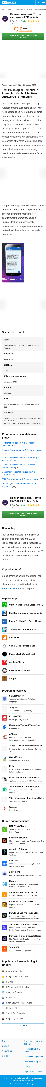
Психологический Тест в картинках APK (25, 499)
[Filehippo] (9, 2)
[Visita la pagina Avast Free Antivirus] (23, 29)
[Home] (3, 9)
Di (14, 21)
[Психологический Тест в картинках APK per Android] (5, 19)
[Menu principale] (43, 2)
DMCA (27, 1066)
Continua (23, 1026)
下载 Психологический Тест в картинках (20, 479)
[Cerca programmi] (38, 2)
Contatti (5, 1046)
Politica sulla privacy (33, 1057)
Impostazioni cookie (33, 1071)
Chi (3, 1041)
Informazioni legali (32, 1061)
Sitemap (6, 1056)
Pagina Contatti (10, 588)
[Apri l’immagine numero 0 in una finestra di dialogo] (13, 262)
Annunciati (7, 1051)
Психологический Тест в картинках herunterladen (18, 466)
